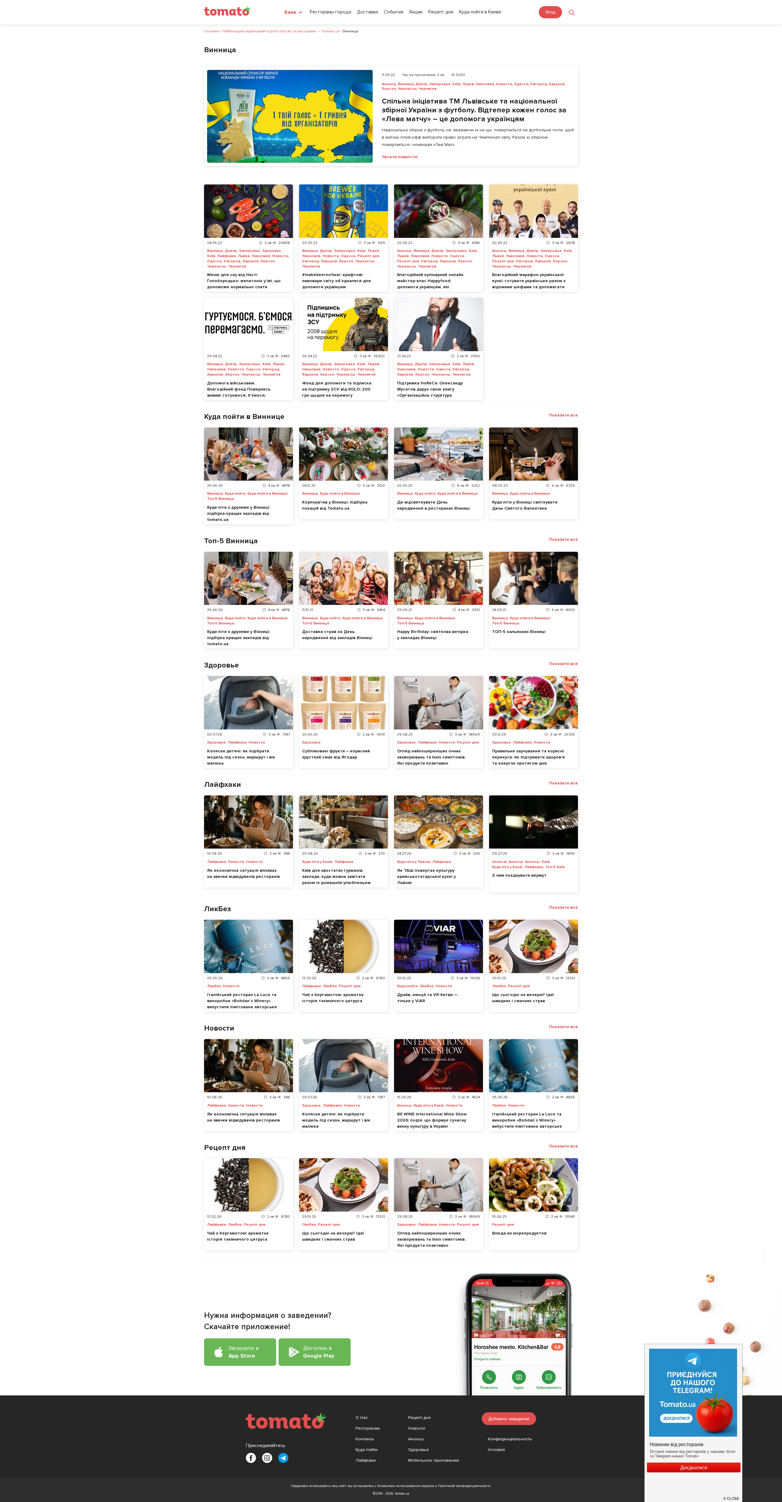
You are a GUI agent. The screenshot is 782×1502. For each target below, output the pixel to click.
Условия (496, 1449)
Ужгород (538, 84)
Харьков (557, 84)
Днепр (421, 84)
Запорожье (440, 84)
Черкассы (407, 88)
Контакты (365, 1439)
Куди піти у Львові (413, 862)
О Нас (362, 1417)
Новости (504, 84)
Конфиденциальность (510, 1439)
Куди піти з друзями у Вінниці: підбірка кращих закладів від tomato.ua (238, 513)
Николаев (485, 84)
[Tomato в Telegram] (283, 1458)
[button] (731, 1496)
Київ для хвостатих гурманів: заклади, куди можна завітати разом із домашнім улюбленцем (336, 876)
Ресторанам (368, 1428)
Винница (406, 84)
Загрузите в (243, 1352)
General (499, 862)
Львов (468, 84)
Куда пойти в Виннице (267, 494)
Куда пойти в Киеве (480, 11)
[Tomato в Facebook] (251, 1458)
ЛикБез (214, 986)
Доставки (367, 11)
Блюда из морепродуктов (519, 1233)
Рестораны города (330, 11)
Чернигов (427, 88)
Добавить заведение (508, 1418)
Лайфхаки (226, 256)
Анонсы (389, 84)
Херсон (389, 88)
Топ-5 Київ (555, 867)
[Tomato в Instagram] (267, 1458)
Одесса (521, 84)
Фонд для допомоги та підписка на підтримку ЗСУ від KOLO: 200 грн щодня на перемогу (336, 389)
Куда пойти (235, 494)
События (393, 11)
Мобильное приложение (433, 1460)
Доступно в (318, 1352)
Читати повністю (400, 157)
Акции (415, 11)
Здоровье (271, 251)
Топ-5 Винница (220, 499)
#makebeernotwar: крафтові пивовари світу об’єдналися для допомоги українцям (336, 280)
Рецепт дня (440, 11)
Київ (456, 84)
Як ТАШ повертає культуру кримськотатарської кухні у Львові (426, 876)
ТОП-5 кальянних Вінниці (519, 631)
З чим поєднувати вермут (519, 875)
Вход (550, 11)
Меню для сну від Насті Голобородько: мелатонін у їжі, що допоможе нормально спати (244, 280)
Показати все (563, 415)
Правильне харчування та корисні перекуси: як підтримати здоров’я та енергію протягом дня (528, 757)
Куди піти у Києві (317, 862)
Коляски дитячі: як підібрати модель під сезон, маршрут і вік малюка (241, 757)
